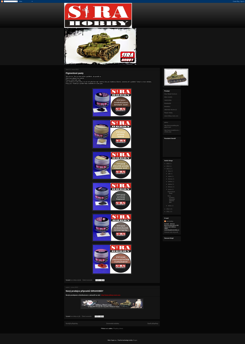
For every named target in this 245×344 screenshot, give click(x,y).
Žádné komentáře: (87, 280)
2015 (168, 163)
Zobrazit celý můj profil (171, 232)
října (169, 171)
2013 (168, 169)
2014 (168, 166)
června (170, 179)
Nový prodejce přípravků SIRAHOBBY (84, 291)
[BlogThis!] (98, 280)
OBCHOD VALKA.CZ (170, 109)
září (169, 173)
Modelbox (167, 106)
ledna (170, 205)
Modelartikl (167, 103)
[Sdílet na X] (100, 280)
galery (166, 122)
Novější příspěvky (72, 323)
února (170, 189)
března (170, 187)
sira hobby (169, 221)
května (170, 181)
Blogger (135, 340)
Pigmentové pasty (74, 73)
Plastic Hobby (168, 112)
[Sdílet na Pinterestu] (104, 280)
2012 (168, 209)
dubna (170, 184)
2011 (168, 211)
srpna (170, 176)
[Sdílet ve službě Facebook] (102, 280)
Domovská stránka (112, 323)
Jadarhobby (168, 100)
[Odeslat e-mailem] (96, 280)
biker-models (168, 97)
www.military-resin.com (171, 116)
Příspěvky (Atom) (118, 328)
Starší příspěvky (152, 323)
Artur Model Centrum (170, 94)
